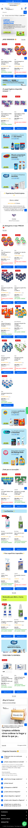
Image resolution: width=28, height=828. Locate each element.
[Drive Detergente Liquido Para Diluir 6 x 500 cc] (7, 277)
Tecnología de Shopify (19, 826)
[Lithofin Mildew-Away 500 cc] (7, 564)
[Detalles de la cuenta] (21, 8)
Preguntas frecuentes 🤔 (11, 751)
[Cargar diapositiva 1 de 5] (8, 35)
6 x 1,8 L (16, 360)
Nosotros (3, 815)
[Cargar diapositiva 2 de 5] (10, 35)
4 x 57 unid (17, 253)
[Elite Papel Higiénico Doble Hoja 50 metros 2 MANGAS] (7, 50)
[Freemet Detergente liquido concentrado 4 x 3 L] (7, 347)
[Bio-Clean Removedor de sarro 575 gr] (20, 522)
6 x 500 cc (3, 290)
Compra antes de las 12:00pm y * (15, 15)
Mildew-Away (4, 575)
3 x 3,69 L (3, 326)
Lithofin (2, 573)
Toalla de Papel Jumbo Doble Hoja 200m (19, 678)
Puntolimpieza (10, 826)
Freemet (2, 355)
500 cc (3, 534)
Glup (2, 391)
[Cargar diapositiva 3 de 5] (12, 35)
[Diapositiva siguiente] (25, 4)
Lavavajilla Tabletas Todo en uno (7, 492)
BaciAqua (3, 531)
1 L (15, 576)
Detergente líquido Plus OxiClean (20, 324)
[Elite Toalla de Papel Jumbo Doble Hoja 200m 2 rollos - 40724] (20, 666)
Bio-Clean (16, 531)
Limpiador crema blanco (7, 621)
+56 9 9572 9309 (18, 1)
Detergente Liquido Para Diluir (7, 288)
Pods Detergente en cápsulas (19, 62)
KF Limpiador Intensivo (19, 575)
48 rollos (16, 116)
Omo (15, 286)
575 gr (16, 534)
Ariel (15, 250)
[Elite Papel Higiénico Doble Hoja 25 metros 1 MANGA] (20, 103)
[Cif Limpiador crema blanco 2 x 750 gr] (7, 611)
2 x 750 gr (3, 622)
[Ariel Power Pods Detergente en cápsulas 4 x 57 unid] (20, 241)
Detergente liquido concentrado (5, 358)
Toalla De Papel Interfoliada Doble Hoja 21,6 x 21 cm (6, 679)
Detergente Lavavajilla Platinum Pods (19, 492)
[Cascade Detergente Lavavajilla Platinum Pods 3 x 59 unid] (20, 481)
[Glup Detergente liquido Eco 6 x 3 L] (7, 382)
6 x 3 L (2, 394)
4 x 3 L (2, 360)
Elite (2, 59)
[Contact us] (24, 823)
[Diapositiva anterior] (2, 4)
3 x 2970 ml (17, 326)
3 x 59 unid (17, 494)
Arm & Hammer (17, 321)
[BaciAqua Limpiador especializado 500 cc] (7, 522)
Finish (2, 489)
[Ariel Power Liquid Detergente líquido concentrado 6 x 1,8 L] (20, 347)
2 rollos (16, 680)
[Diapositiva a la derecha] (25, 58)
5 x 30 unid (4, 494)
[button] (2, 8)
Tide (15, 59)
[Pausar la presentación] (22, 35)
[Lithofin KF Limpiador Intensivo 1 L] (20, 564)
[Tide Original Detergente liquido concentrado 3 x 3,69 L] (7, 312)
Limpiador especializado (7, 533)
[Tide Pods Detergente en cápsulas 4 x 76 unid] (20, 50)
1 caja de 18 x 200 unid (6, 681)
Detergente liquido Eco (6, 393)
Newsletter (4, 822)
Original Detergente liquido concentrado (6, 324)
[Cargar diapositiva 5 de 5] (17, 35)
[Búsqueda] (25, 12)
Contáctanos (4, 812)
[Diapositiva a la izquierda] (2, 58)
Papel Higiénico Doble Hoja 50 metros (6, 62)
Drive (2, 286)
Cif (1, 619)
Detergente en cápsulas (20, 252)
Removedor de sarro (19, 533)
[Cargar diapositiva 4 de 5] (14, 35)
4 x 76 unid (17, 64)
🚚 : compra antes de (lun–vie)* (14, 4)
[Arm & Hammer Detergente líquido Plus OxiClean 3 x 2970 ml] (20, 312)
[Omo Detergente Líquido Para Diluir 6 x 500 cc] (20, 277)
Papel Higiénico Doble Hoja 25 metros (19, 114)
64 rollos (3, 64)
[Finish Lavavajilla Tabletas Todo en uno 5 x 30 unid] (7, 481)
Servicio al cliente (5, 818)
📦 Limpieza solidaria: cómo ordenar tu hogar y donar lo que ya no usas (12, 726)
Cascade (16, 489)
